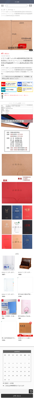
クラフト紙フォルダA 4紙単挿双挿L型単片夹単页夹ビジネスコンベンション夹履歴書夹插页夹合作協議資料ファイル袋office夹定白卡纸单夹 (16, 13)
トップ (3, 10)
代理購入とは (6, 93)
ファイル (10, 10)
